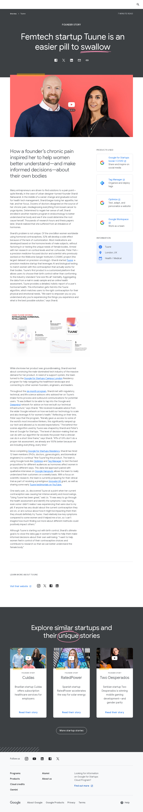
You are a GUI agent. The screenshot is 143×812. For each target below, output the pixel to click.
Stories (13, 14)
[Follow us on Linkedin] (42, 758)
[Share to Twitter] (63, 60)
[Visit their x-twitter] (45, 585)
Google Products (55, 802)
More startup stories (71, 730)
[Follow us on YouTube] (34, 758)
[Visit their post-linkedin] (57, 585)
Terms (82, 802)
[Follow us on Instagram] (26, 758)
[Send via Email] (79, 60)
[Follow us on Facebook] (50, 758)
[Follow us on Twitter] (57, 758)
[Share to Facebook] (56, 60)
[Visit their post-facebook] (51, 585)
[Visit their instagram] (38, 585)
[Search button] (138, 4)
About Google (34, 802)
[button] (87, 60)
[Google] (15, 802)
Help (127, 802)
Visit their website (19, 586)
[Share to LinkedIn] (71, 60)
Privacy (71, 802)
